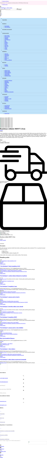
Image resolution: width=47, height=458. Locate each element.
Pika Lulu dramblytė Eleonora (7, 338)
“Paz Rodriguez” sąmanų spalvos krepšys (10, 297)
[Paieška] (23, 12)
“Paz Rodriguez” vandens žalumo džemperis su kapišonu (13, 275)
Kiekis (1, 140)
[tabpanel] (23, 250)
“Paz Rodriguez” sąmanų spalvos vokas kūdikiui (11, 327)
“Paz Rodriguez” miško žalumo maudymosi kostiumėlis (13, 359)
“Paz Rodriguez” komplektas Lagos (8, 286)
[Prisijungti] (0, 11)
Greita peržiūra (2, 263)
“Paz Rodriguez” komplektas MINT (8, 317)
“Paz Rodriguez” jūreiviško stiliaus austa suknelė (11, 306)
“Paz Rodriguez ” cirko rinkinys (7, 348)
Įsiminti (1, 130)
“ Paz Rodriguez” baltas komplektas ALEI (10, 266)
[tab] (23, 243)
